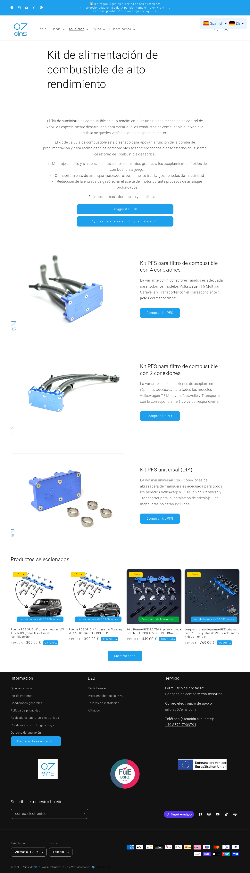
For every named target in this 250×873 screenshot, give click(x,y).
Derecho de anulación (26, 732)
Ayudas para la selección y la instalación (125, 221)
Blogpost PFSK (125, 209)
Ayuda (97, 29)
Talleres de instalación (103, 703)
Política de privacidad (25, 710)
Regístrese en (97, 688)
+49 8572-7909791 (180, 725)
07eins (25, 867)
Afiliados (94, 710)
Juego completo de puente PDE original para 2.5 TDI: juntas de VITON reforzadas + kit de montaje (212, 633)
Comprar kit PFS (159, 313)
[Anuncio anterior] (80, 8)
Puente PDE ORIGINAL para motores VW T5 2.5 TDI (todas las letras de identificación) (37, 633)
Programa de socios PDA (105, 696)
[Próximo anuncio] (169, 8)
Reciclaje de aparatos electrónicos (35, 718)
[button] (58, 29)
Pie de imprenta (22, 696)
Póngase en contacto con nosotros (194, 694)
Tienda (56, 29)
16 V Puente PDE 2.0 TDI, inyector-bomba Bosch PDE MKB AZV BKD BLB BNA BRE (154, 631)
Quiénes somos (120, 29)
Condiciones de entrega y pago (32, 725)
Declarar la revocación (35, 741)
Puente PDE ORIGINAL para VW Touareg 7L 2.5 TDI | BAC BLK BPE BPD (95, 631)
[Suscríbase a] (83, 814)
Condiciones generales (26, 703)
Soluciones (76, 29)
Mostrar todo (125, 656)
